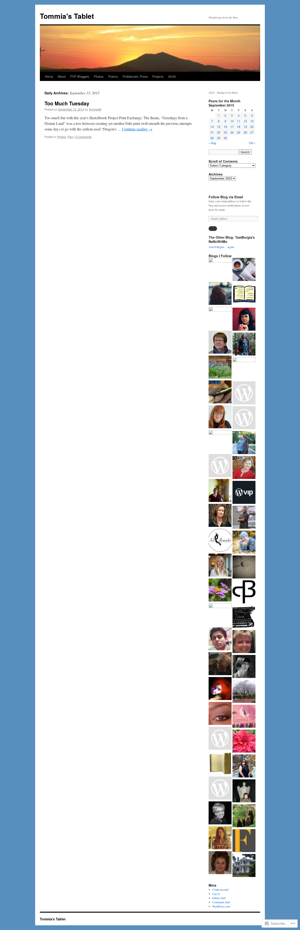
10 (232, 121)
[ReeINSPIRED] (220, 318)
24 (232, 132)
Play (70, 137)
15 (218, 127)
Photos (99, 76)
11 (238, 121)
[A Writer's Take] (243, 567)
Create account (220, 889)
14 (212, 127)
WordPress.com (221, 906)
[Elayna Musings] (220, 441)
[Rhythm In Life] (243, 443)
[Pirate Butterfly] (243, 592)
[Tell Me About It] (220, 566)
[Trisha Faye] (220, 367)
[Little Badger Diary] (243, 393)
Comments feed (221, 902)
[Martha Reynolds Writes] (243, 368)
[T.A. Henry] (243, 543)
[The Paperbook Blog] (243, 617)
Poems (113, 76)
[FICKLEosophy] (243, 841)
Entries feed (218, 898)
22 (218, 132)
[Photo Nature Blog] (220, 788)
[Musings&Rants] (220, 714)
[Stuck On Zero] (220, 739)
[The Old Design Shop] (220, 614)
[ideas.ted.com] (243, 493)
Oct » (252, 143)
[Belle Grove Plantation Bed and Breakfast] (243, 866)
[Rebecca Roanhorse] (243, 418)
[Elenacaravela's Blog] (220, 689)
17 (232, 127)
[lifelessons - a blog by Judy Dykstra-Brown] (243, 468)
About (62, 76)
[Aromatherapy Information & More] (243, 816)
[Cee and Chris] (220, 590)
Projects (158, 76)
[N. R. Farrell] (220, 466)
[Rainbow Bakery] (243, 667)
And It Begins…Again (221, 247)
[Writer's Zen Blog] (220, 392)
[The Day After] (243, 766)
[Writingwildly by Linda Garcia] (220, 813)
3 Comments (83, 137)
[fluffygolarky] (220, 491)
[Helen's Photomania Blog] (220, 417)
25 (238, 132)
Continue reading (137, 128)
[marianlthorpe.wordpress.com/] (220, 343)
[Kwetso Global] (243, 518)
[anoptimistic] (243, 692)
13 (252, 121)
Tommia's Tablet (67, 16)
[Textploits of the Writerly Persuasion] (243, 791)
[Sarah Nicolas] (243, 295)
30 (225, 138)
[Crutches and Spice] (243, 344)
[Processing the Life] (220, 639)
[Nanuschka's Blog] (220, 294)
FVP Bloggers (79, 76)
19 (245, 127)
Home (49, 76)
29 (218, 138)
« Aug (212, 143)
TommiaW (95, 109)
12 (245, 121)
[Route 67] (243, 320)
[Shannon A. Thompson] (243, 717)
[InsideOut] (220, 269)
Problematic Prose (135, 76)
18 (238, 127)
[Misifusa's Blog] (243, 742)
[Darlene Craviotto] (220, 838)
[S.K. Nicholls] (243, 642)
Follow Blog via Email (226, 197)
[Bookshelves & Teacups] (243, 270)
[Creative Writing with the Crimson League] (220, 764)
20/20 (172, 76)
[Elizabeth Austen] (220, 516)
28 (212, 138)
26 (245, 132)
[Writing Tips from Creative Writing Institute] (220, 863)
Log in (216, 894)
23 (225, 132)
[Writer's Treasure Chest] (220, 541)
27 (252, 132)
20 (252, 127)
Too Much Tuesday (67, 103)
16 (225, 127)
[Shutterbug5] (220, 664)
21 (212, 132)
